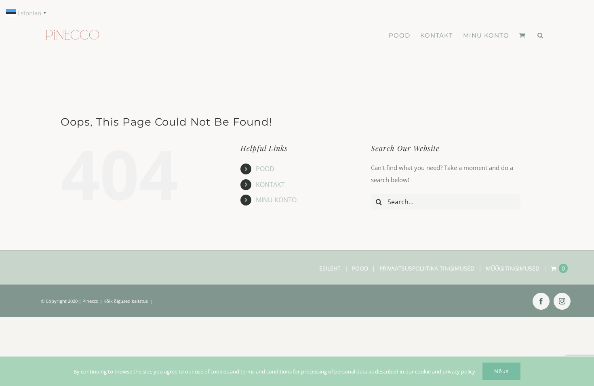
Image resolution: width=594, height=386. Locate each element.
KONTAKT (270, 184)
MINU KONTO (276, 199)
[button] (540, 35)
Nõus (501, 371)
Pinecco (90, 301)
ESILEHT (330, 268)
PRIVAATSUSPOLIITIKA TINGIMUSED (426, 268)
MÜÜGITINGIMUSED (512, 268)
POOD (265, 168)
